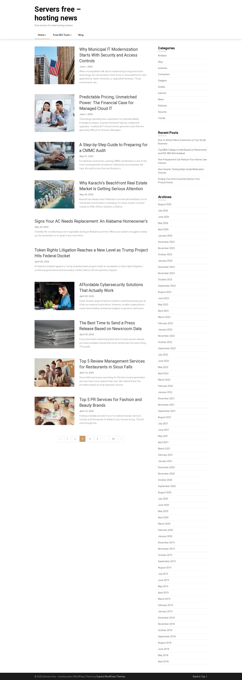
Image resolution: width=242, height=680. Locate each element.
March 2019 (164, 599)
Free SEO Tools (61, 35)
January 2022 (165, 392)
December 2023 (166, 267)
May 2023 (163, 304)
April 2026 (163, 229)
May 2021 (163, 436)
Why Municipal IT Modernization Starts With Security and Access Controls (108, 55)
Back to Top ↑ (200, 676)
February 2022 (165, 386)
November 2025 (166, 248)
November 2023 (166, 273)
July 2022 (163, 354)
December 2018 (166, 617)
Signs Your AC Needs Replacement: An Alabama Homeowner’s (91, 221)
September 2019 (167, 561)
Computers (164, 74)
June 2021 (163, 430)
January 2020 (165, 536)
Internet (162, 93)
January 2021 (165, 461)
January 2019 (165, 611)
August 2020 (164, 492)
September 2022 (167, 348)
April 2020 (163, 517)
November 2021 (166, 404)
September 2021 (167, 411)
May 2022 (163, 367)
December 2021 (166, 398)
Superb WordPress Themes (110, 676)
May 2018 (163, 655)
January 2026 (165, 235)
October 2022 (165, 342)
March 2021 (164, 448)
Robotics (162, 105)
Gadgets (162, 80)
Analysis (162, 55)
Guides (161, 87)
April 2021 (163, 442)
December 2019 (166, 542)
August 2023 (164, 292)
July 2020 (163, 498)
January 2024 (165, 260)
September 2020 (167, 486)
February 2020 (165, 530)
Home (41, 35)
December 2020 (166, 467)
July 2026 (163, 210)
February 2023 (165, 323)
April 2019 (163, 592)
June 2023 (163, 298)
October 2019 (165, 555)
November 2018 (166, 624)
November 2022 (166, 336)
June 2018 (163, 649)
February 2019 (165, 605)
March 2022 (164, 379)
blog (160, 61)
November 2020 (166, 473)
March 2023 (164, 317)
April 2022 (163, 373)
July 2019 (163, 574)
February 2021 (165, 455)
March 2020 (164, 523)
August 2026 (164, 204)
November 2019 (166, 548)
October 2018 (165, 630)
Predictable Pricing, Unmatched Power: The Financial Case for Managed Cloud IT (108, 103)
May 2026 (163, 223)
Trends (161, 118)
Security (162, 112)
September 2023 (167, 285)
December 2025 (166, 242)
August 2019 (164, 567)
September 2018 (167, 636)
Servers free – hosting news (58, 13)
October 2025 (165, 254)
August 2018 (164, 642)
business (162, 68)
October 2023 (165, 279)
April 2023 (163, 311)
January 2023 (165, 329)
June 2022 (163, 361)
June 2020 (163, 505)
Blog (80, 35)
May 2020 (163, 511)
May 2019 (163, 586)
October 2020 (165, 480)
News (161, 99)
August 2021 (164, 417)
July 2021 (163, 423)
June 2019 (163, 580)
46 (113, 439)
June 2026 (163, 217)
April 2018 (163, 661)
